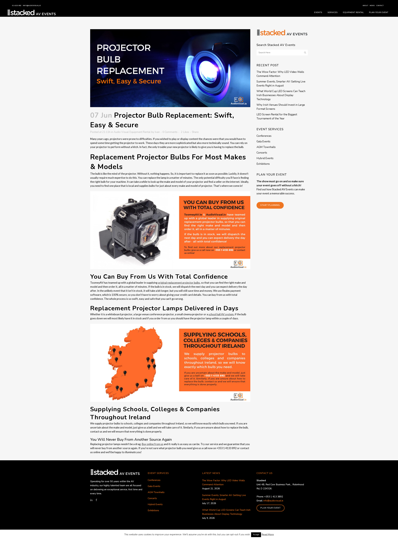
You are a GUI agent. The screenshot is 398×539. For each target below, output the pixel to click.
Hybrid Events (265, 158)
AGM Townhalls (266, 147)
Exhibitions (263, 164)
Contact (380, 6)
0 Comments (169, 132)
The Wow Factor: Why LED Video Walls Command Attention (223, 482)
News (372, 6)
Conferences (264, 136)
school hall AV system (221, 314)
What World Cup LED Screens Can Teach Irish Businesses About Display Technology (281, 95)
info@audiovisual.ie (32, 6)
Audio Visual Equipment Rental (132, 132)
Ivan (157, 132)
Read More (268, 534)
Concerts (262, 152)
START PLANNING (270, 205)
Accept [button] (256, 534)
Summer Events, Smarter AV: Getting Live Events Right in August (224, 497)
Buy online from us (152, 444)
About (365, 6)
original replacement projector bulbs (179, 282)
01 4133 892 (16, 6)
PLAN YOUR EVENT (270, 508)
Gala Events (263, 141)
